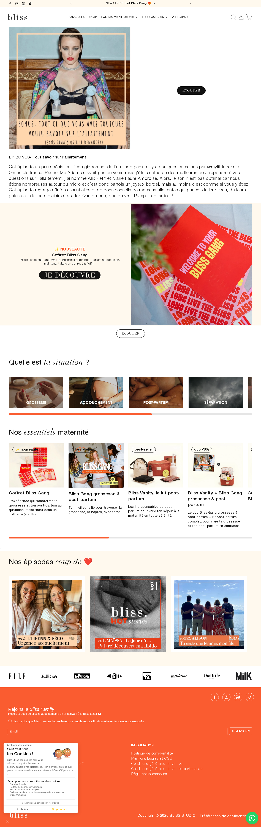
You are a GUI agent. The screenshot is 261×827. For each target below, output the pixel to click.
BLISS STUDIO (182, 815)
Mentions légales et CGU (151, 758)
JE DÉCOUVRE (69, 275)
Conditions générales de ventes (157, 764)
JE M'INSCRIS (240, 731)
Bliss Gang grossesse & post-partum (94, 497)
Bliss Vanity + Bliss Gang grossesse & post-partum (215, 499)
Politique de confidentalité (152, 753)
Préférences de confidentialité (226, 816)
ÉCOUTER (191, 90)
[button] (120, 17)
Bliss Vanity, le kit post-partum (154, 496)
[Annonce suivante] (190, 3)
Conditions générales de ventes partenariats (167, 769)
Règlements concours (149, 774)
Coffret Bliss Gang (29, 493)
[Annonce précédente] (71, 3)
